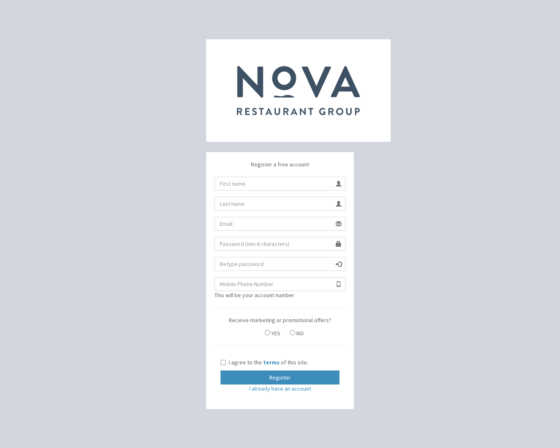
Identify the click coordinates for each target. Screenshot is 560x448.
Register (280, 377)
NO (299, 333)
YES (275, 333)
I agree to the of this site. (268, 362)
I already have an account (280, 388)
